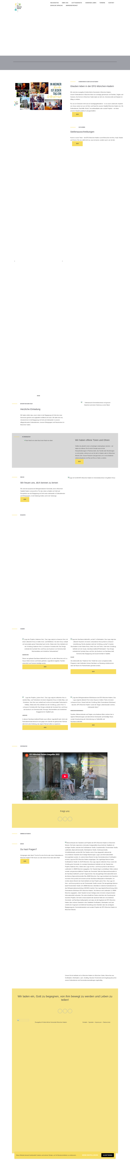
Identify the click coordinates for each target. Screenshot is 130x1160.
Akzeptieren (107, 1155)
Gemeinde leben (90, 2)
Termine (102, 2)
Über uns (65, 2)
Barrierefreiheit (72, 5)
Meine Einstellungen (90, 1155)
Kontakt (111, 2)
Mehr (77, 114)
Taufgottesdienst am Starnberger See (41, 605)
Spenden (91, 1022)
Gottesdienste (77, 2)
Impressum (98, 1022)
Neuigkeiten (54, 2)
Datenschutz (106, 1022)
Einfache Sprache (56, 5)
